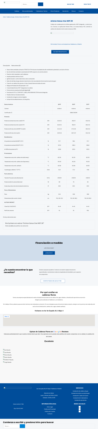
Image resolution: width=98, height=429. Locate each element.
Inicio (4, 17)
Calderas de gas (10, 17)
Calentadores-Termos (41, 11)
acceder (11, 225)
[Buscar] (22, 426)
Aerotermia (65, 11)
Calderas (16, 11)
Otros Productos (54, 11)
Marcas (74, 11)
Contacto (81, 11)
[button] (49, 367)
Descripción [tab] (6, 65)
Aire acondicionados (27, 11)
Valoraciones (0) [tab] (15, 65)
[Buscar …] (12, 426)
